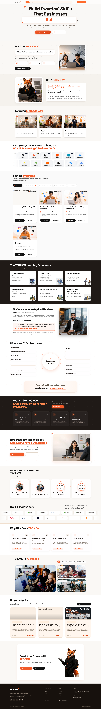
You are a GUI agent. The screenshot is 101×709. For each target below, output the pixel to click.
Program (46, 695)
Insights (60, 693)
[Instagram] (17, 700)
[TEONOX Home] (18, 2)
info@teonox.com (76, 695)
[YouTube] (22, 700)
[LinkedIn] (14, 700)
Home (27, 2)
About (61, 2)
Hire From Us (47, 700)
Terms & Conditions (63, 700)
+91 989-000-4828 (76, 697)
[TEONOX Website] (11, 700)
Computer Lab (72, 561)
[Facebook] (20, 700)
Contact (69, 2)
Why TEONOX (39, 2)
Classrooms (64, 561)
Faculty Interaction (81, 561)
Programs (33, 2)
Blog (65, 2)
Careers (60, 691)
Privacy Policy (61, 698)
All (58, 561)
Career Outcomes (47, 2)
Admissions (55, 2)
